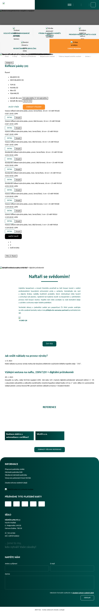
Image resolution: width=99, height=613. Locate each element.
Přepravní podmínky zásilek (14, 469)
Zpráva (7, 574)
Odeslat (87, 598)
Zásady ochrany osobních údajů (16, 483)
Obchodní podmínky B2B (13, 472)
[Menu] (69, 4)
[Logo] (21, 489)
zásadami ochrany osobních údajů (83, 593)
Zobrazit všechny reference (49, 449)
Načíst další (13, 236)
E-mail (52, 564)
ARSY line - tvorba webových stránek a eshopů (49, 610)
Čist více (49, 344)
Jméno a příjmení (11, 564)
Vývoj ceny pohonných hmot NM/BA (18, 478)
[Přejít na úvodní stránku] (17, 4)
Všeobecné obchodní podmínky (16, 475)
